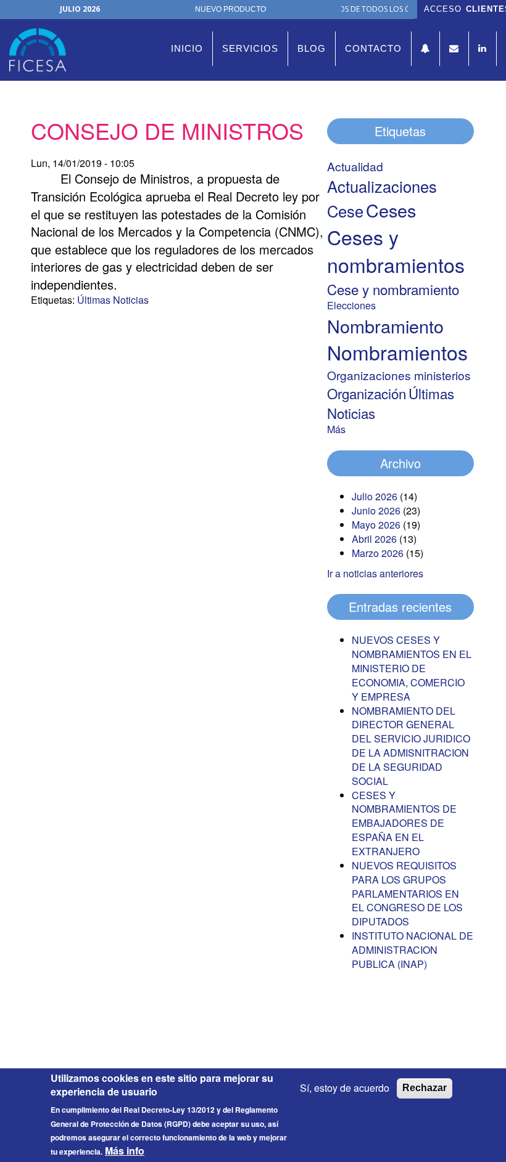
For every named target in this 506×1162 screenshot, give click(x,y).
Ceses (391, 209)
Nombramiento (385, 325)
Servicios (250, 48)
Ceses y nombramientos (396, 250)
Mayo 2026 (376, 525)
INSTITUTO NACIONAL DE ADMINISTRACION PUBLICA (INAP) (412, 949)
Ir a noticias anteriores (375, 573)
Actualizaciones (382, 186)
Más (336, 429)
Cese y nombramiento (393, 289)
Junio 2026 (376, 510)
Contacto (373, 48)
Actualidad (355, 166)
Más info (124, 1151)
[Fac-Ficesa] (42, 50)
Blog (311, 48)
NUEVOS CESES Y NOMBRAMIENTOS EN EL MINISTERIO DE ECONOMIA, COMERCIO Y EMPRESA (411, 668)
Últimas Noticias (113, 300)
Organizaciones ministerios (399, 375)
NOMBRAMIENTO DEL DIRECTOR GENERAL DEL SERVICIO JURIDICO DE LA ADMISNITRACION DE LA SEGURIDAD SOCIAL (411, 746)
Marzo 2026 (378, 553)
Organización (366, 393)
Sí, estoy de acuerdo (344, 1088)
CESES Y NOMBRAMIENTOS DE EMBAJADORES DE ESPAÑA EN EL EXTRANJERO (404, 823)
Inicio (187, 48)
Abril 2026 (374, 539)
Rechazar (424, 1088)
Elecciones (351, 305)
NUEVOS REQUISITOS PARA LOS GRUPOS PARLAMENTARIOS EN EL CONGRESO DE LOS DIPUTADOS (407, 893)
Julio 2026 (374, 496)
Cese (345, 211)
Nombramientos (397, 352)
